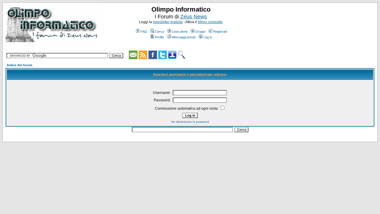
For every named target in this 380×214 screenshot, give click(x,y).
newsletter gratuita (168, 22)
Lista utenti (179, 31)
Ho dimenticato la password (190, 121)
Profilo (159, 37)
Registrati (220, 31)
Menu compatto (210, 22)
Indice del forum (19, 65)
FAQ (143, 31)
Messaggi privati (183, 37)
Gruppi (200, 31)
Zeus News (193, 17)
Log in (207, 37)
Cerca (159, 31)
